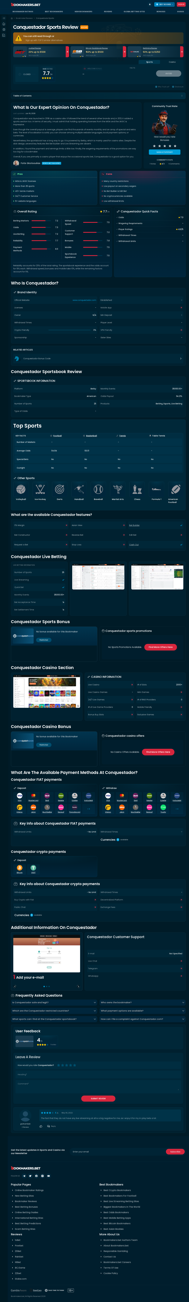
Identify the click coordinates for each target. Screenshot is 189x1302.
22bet (18, 1273)
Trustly (163, 812)
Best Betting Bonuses (26, 1206)
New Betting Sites (24, 1195)
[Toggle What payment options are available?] (183, 1011)
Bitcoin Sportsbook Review (97, 48)
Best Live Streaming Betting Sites (121, 1201)
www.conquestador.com (84, 300)
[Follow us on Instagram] (42, 1176)
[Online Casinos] (3, 29)
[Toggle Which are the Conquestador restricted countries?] (95, 1011)
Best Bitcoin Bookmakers (116, 1223)
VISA (19, 800)
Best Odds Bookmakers (116, 1212)
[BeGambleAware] (18, 1290)
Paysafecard (74, 812)
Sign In (181, 4)
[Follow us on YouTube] (48, 1176)
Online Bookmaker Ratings (29, 1190)
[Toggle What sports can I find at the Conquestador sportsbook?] (95, 1019)
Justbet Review (35, 48)
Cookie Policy (110, 1273)
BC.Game (20, 1267)
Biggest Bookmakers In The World (121, 1206)
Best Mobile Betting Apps (117, 1218)
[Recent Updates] (150, 4)
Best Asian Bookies (113, 1229)
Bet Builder (134, 525)
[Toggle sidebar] (3, 18)
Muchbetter (47, 812)
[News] (3, 35)
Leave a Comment (165, 152)
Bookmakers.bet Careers (117, 1262)
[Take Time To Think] (54, 1290)
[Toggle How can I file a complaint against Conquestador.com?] (183, 1019)
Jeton (33, 812)
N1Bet (18, 1262)
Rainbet (19, 1256)
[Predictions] (3, 23)
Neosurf (61, 812)
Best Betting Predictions (28, 1223)
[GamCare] (36, 1290)
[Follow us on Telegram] (24, 1176)
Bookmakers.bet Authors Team (120, 1240)
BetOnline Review (150, 48)
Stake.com (21, 1278)
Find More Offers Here (160, 647)
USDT (33, 872)
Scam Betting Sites (25, 1229)
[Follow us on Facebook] (36, 1176)
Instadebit (88, 800)
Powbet (19, 1245)
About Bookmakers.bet (116, 1245)
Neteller (61, 800)
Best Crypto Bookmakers (117, 1190)
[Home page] (12, 18)
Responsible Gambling (115, 1251)
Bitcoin (20, 872)
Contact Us (109, 1256)
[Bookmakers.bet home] (26, 4)
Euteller (75, 800)
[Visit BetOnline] (134, 52)
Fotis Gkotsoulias (30, 163)
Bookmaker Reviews (24, 18)
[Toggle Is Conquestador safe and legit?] (95, 1002)
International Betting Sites (29, 1218)
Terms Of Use (110, 1267)
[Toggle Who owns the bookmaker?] (183, 1002)
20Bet (18, 1251)
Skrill (47, 800)
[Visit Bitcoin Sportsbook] (77, 52)
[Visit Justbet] (20, 52)
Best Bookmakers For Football (119, 1195)
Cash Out (134, 544)
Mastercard (33, 800)
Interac (20, 812)
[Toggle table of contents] (182, 95)
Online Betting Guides (26, 1212)
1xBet (17, 1240)
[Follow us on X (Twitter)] (30, 1176)
